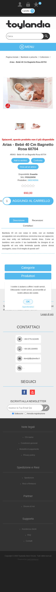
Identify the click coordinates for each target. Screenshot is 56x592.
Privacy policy (29, 455)
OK (28, 301)
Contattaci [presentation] (28, 225)
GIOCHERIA (33, 180)
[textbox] (25, 36)
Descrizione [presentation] (19, 220)
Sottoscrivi (18, 413)
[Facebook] (24, 392)
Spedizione (29, 478)
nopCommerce (32, 559)
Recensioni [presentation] (37, 220)
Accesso (28, 4)
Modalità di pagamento (29, 449)
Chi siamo (29, 437)
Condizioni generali (29, 443)
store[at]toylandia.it (32, 358)
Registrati (19, 4)
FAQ (29, 535)
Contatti (29, 541)
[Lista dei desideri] (36, 4)
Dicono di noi (29, 506)
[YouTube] (32, 392)
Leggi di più (47, 314)
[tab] (18, 220)
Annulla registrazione (36, 413)
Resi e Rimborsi (29, 484)
